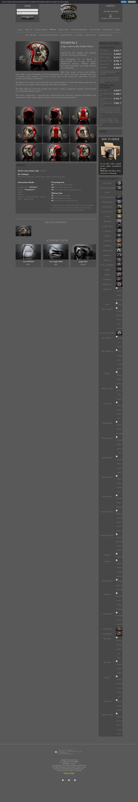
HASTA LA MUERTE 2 (107, 265)
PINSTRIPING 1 (107, 423)
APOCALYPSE (107, 183)
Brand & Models (66, 35)
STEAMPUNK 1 (107, 614)
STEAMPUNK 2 (107, 629)
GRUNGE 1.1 (107, 255)
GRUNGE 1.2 (107, 260)
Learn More (132, 1)
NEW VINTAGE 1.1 (107, 338)
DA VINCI (107, 217)
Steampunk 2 (30, 190)
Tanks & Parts (63, 30)
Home (20, 30)
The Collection (31, 35)
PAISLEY (107, 373)
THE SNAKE (107, 639)
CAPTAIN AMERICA (107, 202)
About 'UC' (29, 30)
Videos (117, 30)
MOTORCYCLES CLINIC (107, 333)
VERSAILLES (107, 701)
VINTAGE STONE (107, 715)
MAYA (107, 304)
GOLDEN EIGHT (107, 250)
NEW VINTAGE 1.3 (107, 351)
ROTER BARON (107, 497)
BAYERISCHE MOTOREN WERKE (107, 190)
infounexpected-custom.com (110, 16)
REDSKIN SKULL (107, 458)
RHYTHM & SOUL (107, 477)
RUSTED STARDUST (107, 536)
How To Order (91, 35)
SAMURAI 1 (107, 555)
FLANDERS (107, 231)
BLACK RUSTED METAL (107, 197)
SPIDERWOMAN (107, 581)
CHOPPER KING (107, 207)
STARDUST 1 (107, 594)
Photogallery (108, 30)
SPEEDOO (107, 562)
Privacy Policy (69, 773)
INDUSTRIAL (107, 280)
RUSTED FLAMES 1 (107, 512)
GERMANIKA (107, 246)
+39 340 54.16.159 (110, 11)
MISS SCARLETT (107, 309)
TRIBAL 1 (107, 678)
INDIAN (107, 270)
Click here (104, 171)
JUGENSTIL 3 (107, 289)
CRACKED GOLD (107, 212)
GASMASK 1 (107, 236)
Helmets (53, 30)
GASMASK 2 (107, 241)
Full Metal (33, 187)
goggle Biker (83, 263)
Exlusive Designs (41, 30)
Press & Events (94, 30)
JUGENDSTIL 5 (107, 284)
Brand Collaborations (79, 30)
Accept (124, 1)
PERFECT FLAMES (107, 388)
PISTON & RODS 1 (107, 438)
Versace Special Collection (48, 35)
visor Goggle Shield (56, 263)
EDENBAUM (107, 221)
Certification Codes (105, 35)
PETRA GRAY (107, 404)
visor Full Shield (28, 263)
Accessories (79, 35)
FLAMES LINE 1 (107, 226)
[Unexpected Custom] (69, 12)
